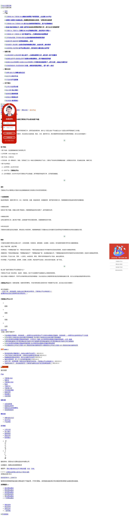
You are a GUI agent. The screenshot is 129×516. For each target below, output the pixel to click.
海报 (21, 27)
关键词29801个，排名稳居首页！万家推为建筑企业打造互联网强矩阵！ (28, 363)
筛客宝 (13, 20)
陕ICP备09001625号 (13, 468)
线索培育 (8, 392)
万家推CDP (8, 388)
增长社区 (25, 110)
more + (6, 349)
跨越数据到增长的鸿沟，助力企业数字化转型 (20, 357)
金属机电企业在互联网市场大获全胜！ (13, 293)
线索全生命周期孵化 (11, 408)
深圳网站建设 (9, 492)
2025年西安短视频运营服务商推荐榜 (43, 343)
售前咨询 (8, 505)
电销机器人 (19, 20)
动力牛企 (33, 110)
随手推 (26, 27)
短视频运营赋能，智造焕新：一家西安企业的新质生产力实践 (67, 335)
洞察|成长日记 (9, 418)
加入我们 (8, 431)
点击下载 (4, 330)
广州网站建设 (9, 498)
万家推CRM (8, 378)
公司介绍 (8, 429)
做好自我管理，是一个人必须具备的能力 (18, 359)
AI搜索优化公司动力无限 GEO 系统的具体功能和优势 (60, 345)
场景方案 (3, 400)
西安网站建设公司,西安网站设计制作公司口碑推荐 (57, 341)
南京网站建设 (9, 488)
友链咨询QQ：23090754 (9, 477)
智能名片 (16, 27)
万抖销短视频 (9, 390)
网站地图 (23, 468)
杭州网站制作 (9, 494)
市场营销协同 (9, 410)
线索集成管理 (9, 406)
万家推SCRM (9, 382)
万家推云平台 (15, 170)
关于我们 (3, 425)
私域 (10, 27)
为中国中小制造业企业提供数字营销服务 (47, 337)
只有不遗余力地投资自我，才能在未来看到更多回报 (22, 355)
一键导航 (8, 510)
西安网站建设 (9, 490)
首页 (6, 11)
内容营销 (8, 396)
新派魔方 (8, 394)
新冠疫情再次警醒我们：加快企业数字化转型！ (20, 353)
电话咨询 (8, 506)
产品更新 (8, 422)
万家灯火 (8, 386)
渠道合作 (8, 435)
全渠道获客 (5, 197)
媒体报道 (8, 433)
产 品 (2, 374)
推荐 (2, 349)
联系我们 (8, 437)
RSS (28, 468)
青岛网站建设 (9, 496)
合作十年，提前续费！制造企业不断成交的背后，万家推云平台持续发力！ (27, 291)
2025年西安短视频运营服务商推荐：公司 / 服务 (56, 339)
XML (33, 468)
